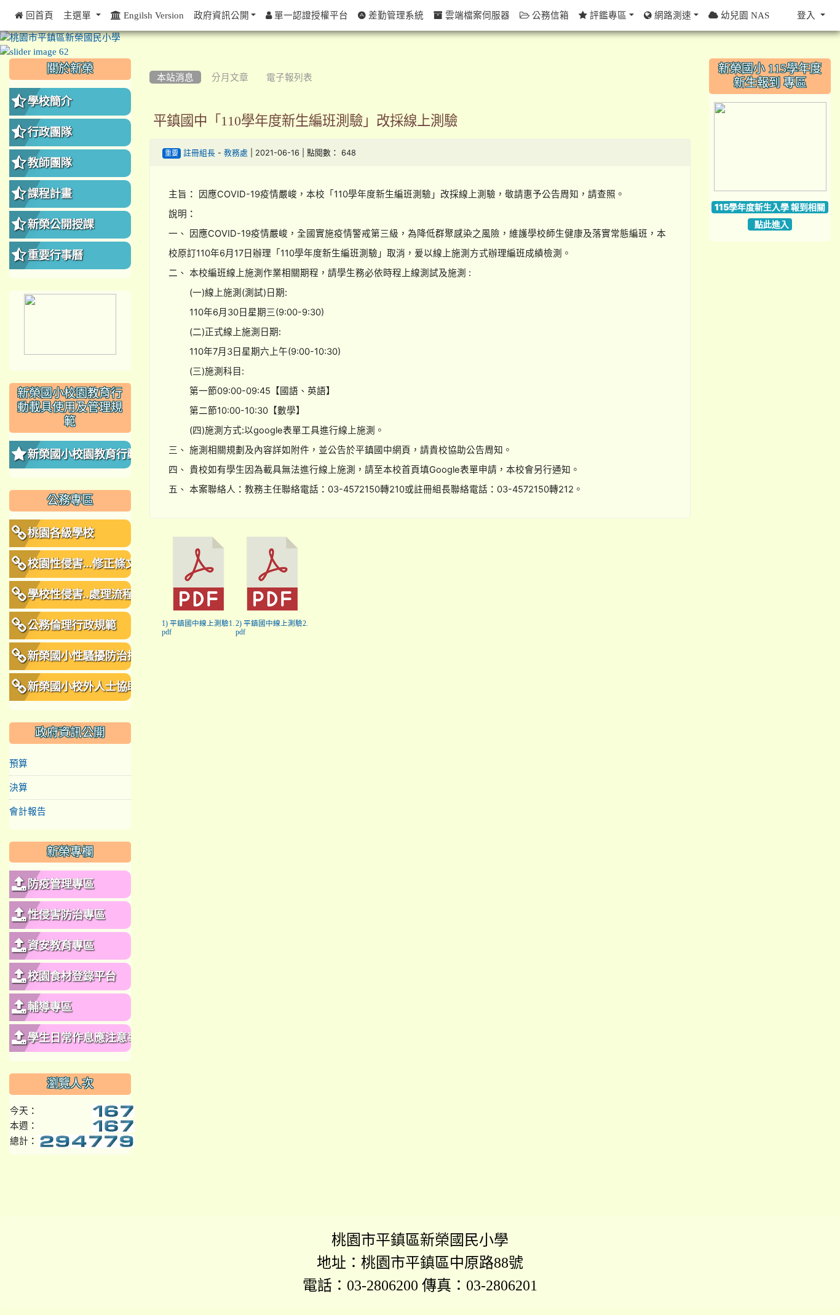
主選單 (78, 15)
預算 (18, 763)
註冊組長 (199, 153)
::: (152, 63)
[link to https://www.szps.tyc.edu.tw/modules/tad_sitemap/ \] (770, 147)
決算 (18, 787)
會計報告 (27, 811)
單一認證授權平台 (310, 15)
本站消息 (175, 77)
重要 (171, 153)
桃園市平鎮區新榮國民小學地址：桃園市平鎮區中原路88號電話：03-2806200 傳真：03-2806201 (420, 1262)
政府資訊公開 (221, 15)
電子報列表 (289, 77)
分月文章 (230, 77)
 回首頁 (34, 15)
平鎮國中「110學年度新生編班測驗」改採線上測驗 (305, 120)
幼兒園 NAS (743, 15)
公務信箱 (549, 15)
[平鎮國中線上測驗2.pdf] (272, 573)
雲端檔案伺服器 (476, 15)
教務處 (236, 153)
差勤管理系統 (395, 15)
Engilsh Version (152, 15)
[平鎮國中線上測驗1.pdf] (199, 573)
